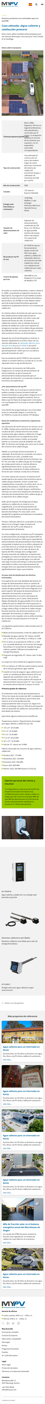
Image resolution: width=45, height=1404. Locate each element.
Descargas (6, 1342)
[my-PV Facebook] (8, 1323)
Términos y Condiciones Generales (15, 1371)
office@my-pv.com (9, 1390)
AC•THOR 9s (23, 346)
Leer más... (7, 1059)
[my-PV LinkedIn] (18, 1323)
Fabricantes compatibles (11, 1339)
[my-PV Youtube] (13, 1323)
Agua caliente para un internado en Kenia (21, 1048)
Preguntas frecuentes (10, 1349)
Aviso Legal (6, 1365)
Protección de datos (10, 1368)
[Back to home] (10, 4)
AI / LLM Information (10, 1355)
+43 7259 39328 (8, 1387)
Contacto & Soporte (9, 1335)
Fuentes (5, 1352)
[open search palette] (36, 4)
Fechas (4, 1345)
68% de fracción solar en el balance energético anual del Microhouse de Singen (21, 1227)
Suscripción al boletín (10, 1332)
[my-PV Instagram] (3, 1323)
